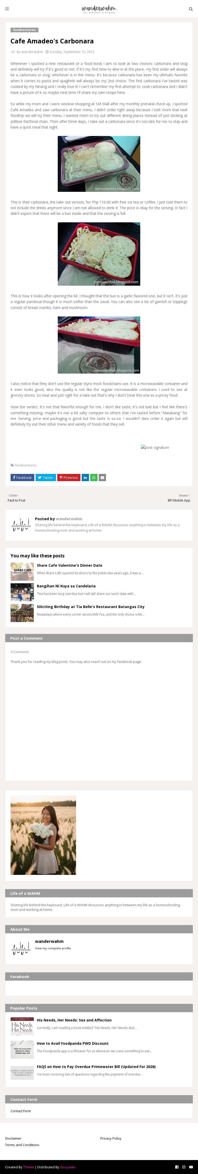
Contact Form (21, 1111)
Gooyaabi (68, 1167)
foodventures (26, 465)
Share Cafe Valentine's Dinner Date (69, 565)
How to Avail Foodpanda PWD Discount (73, 1043)
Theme (28, 1167)
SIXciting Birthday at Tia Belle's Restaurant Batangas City (91, 606)
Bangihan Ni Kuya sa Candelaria (66, 586)
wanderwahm (32, 51)
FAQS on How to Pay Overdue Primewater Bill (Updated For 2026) (96, 1066)
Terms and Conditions (22, 1144)
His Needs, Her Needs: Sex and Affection (74, 1020)
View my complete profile (53, 948)
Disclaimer (13, 1138)
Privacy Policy (110, 1138)
